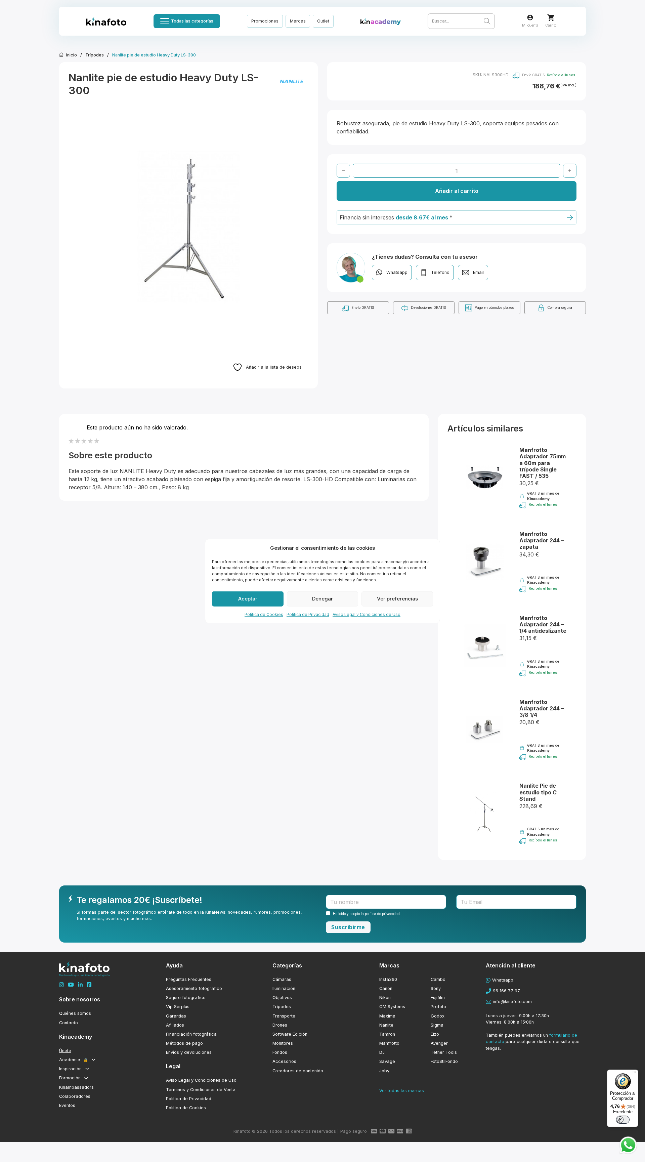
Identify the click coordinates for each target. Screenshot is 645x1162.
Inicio (71, 54)
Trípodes (94, 54)
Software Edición (289, 1034)
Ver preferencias (397, 598)
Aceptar (247, 598)
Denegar (322, 598)
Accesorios (284, 1061)
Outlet (323, 21)
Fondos (279, 1052)
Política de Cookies (264, 614)
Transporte (283, 1016)
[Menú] (634, 1074)
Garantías (176, 1016)
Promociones (264, 21)
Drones (279, 1025)
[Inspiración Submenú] (87, 1069)
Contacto (68, 1022)
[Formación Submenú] (86, 1078)
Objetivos (282, 997)
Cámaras (281, 979)
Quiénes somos (75, 1013)
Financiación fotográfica (191, 1034)
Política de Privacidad (308, 614)
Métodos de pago (184, 1043)
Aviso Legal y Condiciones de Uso (366, 614)
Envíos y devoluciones (189, 1052)
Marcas (298, 21)
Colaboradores (74, 1096)
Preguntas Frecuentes (188, 979)
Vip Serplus (177, 1006)
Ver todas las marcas (401, 1090)
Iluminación (283, 988)
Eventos (67, 1105)
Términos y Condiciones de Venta (200, 1089)
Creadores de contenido (297, 1070)
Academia (73, 1059)
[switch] (623, 1120)
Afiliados (175, 1025)
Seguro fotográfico (186, 997)
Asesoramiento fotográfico (194, 988)
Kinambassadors (76, 1087)
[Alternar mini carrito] (550, 17)
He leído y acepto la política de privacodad (366, 914)
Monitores (282, 1043)
